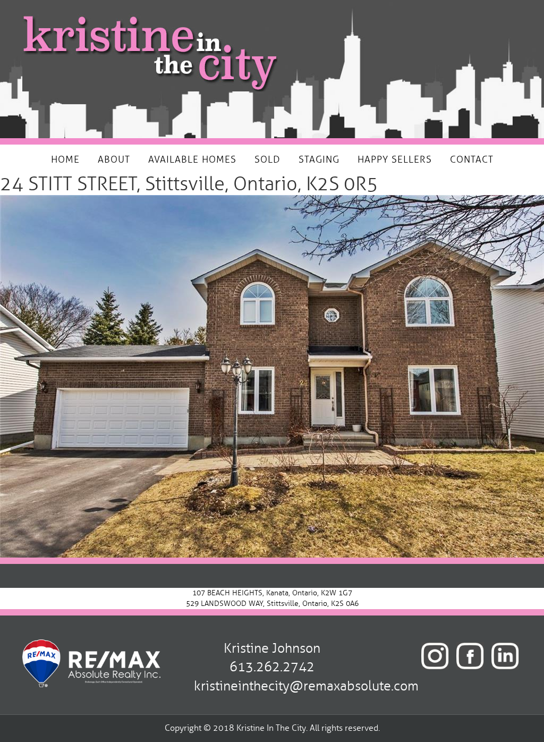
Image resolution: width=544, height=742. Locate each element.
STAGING (319, 159)
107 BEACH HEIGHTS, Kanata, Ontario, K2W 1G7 (272, 592)
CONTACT (472, 159)
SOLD (267, 159)
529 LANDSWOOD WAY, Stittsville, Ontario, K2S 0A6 (272, 603)
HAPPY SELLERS (395, 159)
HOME (65, 159)
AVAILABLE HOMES (192, 159)
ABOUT (114, 159)
